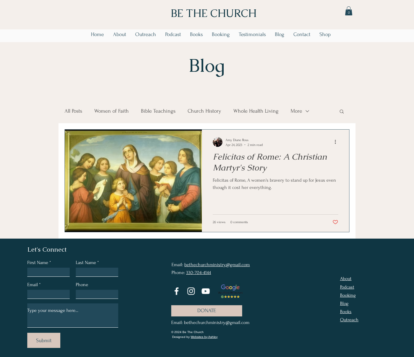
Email (32, 284)
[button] (348, 10)
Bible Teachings (158, 111)
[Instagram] (191, 291)
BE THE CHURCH (213, 13)
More (296, 111)
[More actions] (337, 142)
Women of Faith (111, 111)
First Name (37, 262)
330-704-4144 (198, 272)
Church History (204, 111)
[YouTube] (206, 291)
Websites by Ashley (204, 337)
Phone (82, 284)
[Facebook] (177, 291)
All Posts (73, 111)
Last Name (86, 262)
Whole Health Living (256, 111)
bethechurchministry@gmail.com (217, 264)
